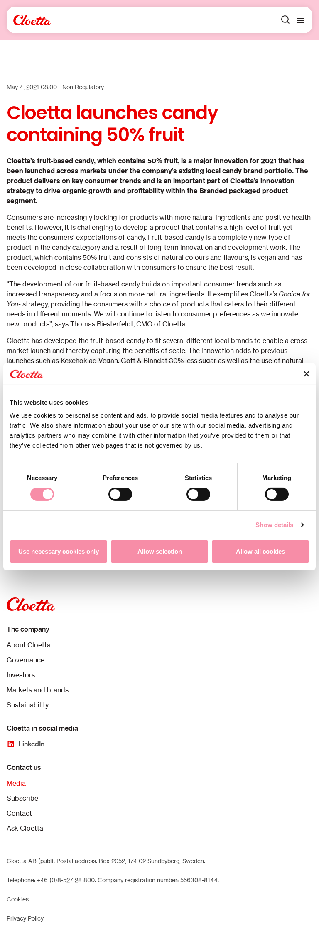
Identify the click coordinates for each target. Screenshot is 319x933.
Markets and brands (38, 690)
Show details (274, 524)
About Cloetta (29, 645)
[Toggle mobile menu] (301, 20)
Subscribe (22, 798)
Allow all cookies (260, 551)
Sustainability (28, 705)
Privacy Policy (25, 918)
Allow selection (159, 551)
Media (16, 783)
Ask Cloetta (25, 828)
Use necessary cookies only (58, 551)
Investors (21, 675)
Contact (19, 813)
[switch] (120, 494)
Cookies (18, 899)
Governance (25, 660)
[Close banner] (306, 374)
